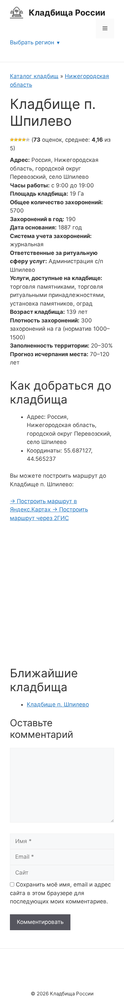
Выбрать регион (32, 42)
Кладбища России (67, 13)
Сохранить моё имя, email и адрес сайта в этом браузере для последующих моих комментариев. (60, 893)
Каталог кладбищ (34, 76)
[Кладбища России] (16, 12)
